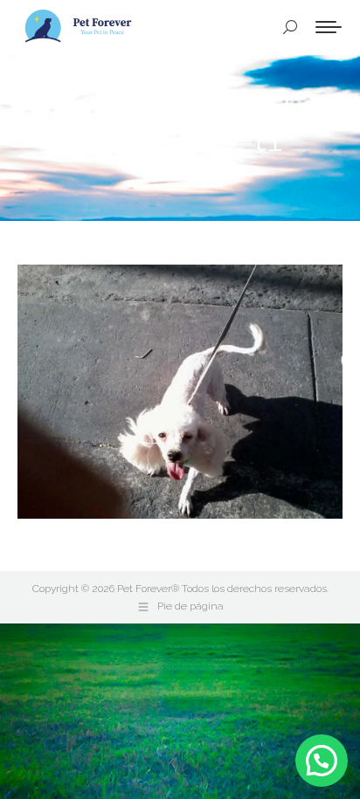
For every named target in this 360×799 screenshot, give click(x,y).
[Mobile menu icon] (329, 27)
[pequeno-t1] (180, 392)
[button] (321, 760)
